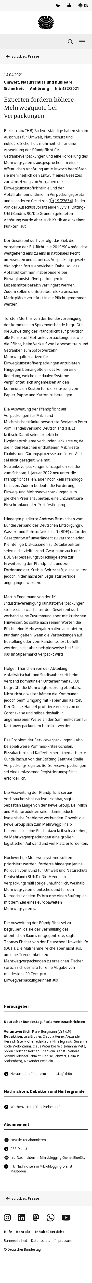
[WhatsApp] (50, 1217)
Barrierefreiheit (15, 1240)
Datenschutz (41, 1240)
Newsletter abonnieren (28, 1139)
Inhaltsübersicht (49, 1231)
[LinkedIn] (21, 1217)
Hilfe (8, 1231)
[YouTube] (66, 1217)
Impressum (63, 1240)
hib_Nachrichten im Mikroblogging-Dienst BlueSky (48, 1157)
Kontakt (23, 1231)
